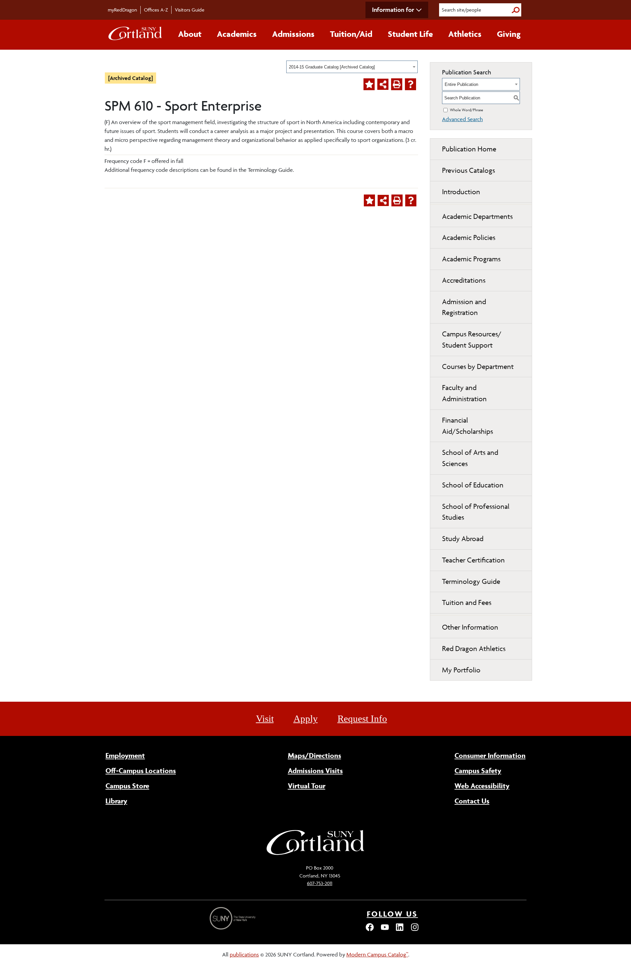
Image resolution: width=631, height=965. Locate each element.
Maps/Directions (314, 755)
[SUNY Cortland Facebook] (370, 930)
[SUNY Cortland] (315, 854)
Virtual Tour (306, 785)
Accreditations (463, 280)
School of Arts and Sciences (470, 458)
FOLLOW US (392, 914)
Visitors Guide (189, 10)
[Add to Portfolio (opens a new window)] (369, 84)
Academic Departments (477, 216)
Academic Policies (468, 237)
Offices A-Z (156, 10)
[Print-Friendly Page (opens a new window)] (396, 84)
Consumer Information (490, 755)
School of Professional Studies (475, 512)
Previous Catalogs (468, 170)
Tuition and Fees (466, 602)
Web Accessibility (482, 785)
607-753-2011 (319, 883)
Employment (125, 755)
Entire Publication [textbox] (461, 84)
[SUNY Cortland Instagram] (415, 930)
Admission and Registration (464, 307)
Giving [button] (509, 34)
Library (116, 800)
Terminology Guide (471, 581)
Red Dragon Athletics (473, 648)
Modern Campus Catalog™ (377, 954)
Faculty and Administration (464, 393)
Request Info (362, 718)
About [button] (189, 34)
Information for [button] (393, 9)
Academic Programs (471, 258)
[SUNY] (233, 918)
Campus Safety (478, 770)
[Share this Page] (382, 84)
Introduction (461, 191)
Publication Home (469, 148)
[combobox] (352, 67)
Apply (305, 718)
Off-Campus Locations (140, 770)
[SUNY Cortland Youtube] (385, 930)
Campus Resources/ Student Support (472, 339)
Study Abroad (462, 538)
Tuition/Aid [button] (351, 34)
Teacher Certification (473, 560)
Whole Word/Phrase (466, 109)
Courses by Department (478, 366)
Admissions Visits (315, 770)
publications (244, 954)
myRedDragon (122, 10)
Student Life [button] (410, 34)
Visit (265, 718)
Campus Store (127, 785)
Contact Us (472, 800)
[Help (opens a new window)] (410, 84)
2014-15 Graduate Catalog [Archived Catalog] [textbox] (332, 67)
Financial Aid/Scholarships (467, 426)
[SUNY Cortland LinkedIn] (400, 930)
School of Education (472, 485)
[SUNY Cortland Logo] (135, 35)
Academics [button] (237, 34)
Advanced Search (462, 119)
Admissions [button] (293, 34)
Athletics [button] (464, 34)
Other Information (470, 627)
